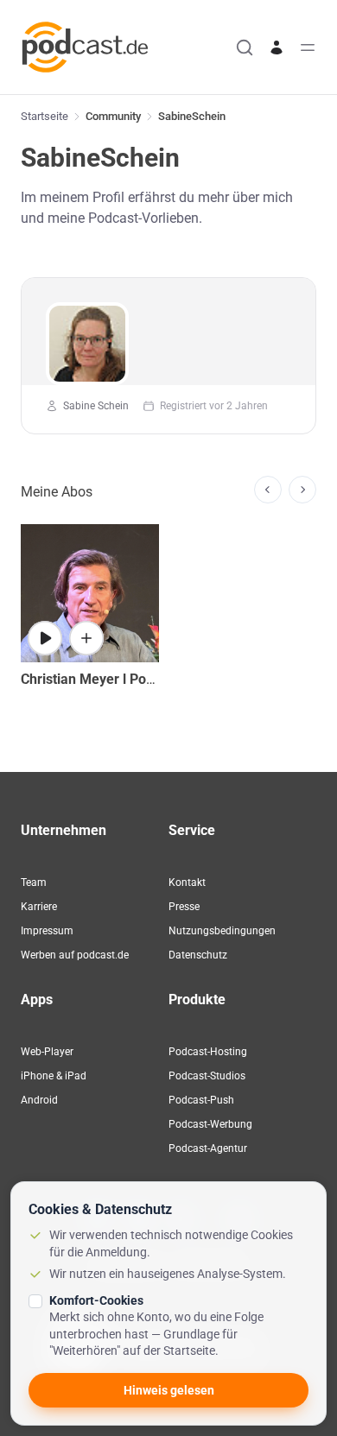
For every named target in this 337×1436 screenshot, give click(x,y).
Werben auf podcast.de (75, 955)
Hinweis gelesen (169, 1390)
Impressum (47, 931)
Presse (184, 907)
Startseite (44, 116)
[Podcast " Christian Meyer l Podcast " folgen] (86, 638)
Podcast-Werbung (210, 1124)
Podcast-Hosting (207, 1052)
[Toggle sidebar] (307, 47)
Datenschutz (197, 955)
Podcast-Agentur (207, 1148)
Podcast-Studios (206, 1076)
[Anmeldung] (276, 47)
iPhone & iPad (53, 1076)
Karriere (39, 907)
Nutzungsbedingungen (222, 931)
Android (39, 1100)
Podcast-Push (201, 1100)
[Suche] (244, 47)
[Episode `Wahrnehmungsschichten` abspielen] (45, 638)
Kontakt (187, 882)
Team (34, 882)
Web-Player (47, 1052)
